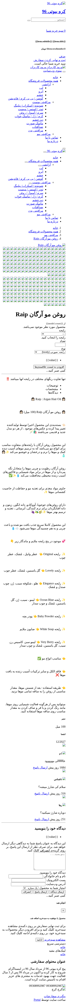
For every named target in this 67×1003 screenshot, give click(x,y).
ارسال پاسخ (40, 767)
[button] (56, 30)
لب (41, 87)
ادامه (39, 939)
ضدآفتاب (37, 126)
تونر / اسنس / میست (30, 109)
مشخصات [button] (52, 389)
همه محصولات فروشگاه (43, 80)
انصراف (27, 891)
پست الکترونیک (56, 880)
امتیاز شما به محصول (52, 887)
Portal (37, 999)
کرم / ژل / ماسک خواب (29, 116)
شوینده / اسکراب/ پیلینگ (28, 105)
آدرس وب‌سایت (55, 884)
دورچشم (37, 119)
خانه (55, 77)
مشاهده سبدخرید (55, 939)
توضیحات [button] (52, 385)
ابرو (41, 91)
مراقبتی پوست (41, 102)
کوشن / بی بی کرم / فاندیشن (25, 98)
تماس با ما (51, 137)
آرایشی (46, 84)
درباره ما (52, 141)
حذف (62, 56)
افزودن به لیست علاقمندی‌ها (49, 366)
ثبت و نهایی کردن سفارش (50, 60)
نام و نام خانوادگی (54, 876)
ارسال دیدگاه (57, 891)
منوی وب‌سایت (52, 70)
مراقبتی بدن (35, 130)
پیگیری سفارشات (55, 996)
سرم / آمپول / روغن (31, 112)
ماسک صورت (34, 123)
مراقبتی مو (44, 134)
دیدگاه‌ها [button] (53, 392)
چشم (40, 95)
